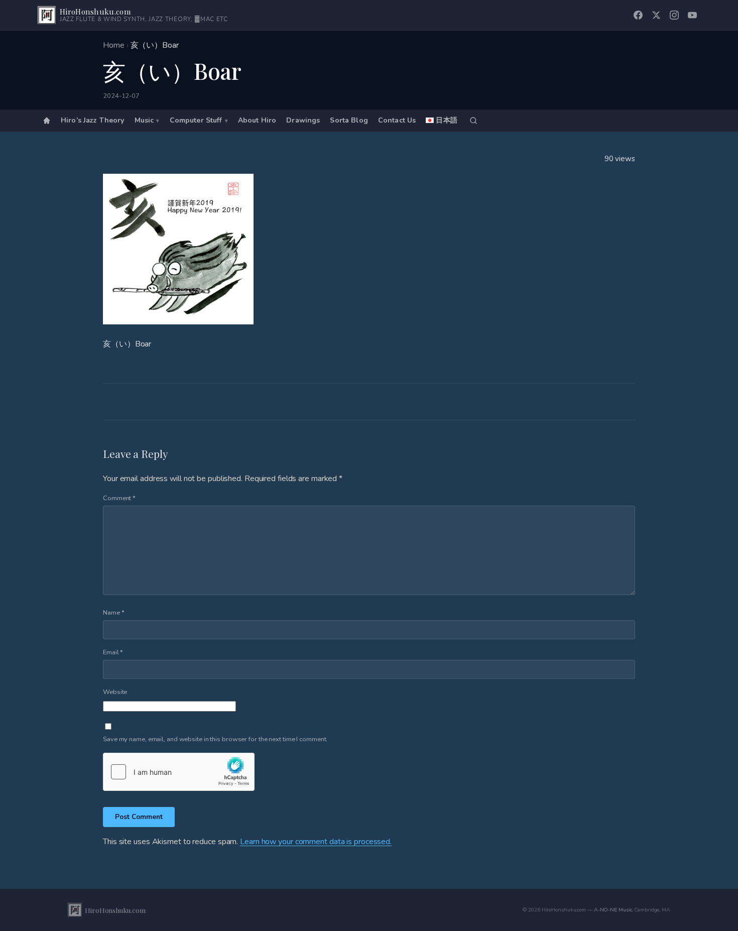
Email (113, 652)
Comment (119, 498)
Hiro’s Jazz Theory (93, 121)
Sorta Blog (348, 121)
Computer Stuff (196, 121)
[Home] (47, 120)
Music (144, 121)
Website (115, 691)
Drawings (303, 121)
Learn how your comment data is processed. (316, 841)
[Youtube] (692, 15)
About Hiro (257, 121)
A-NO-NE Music (613, 909)
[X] (656, 15)
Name (113, 612)
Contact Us (397, 121)
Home (114, 45)
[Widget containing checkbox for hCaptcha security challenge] (179, 772)
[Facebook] (638, 15)
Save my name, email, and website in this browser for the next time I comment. (215, 739)
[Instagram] (674, 15)
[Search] (473, 120)
